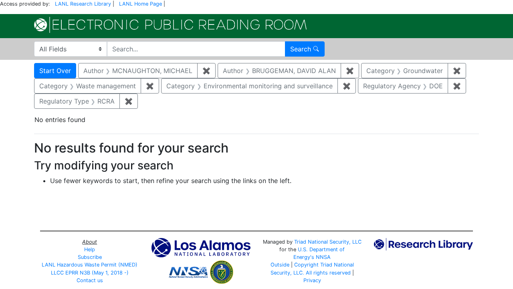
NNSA (323, 257)
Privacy (312, 280)
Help (89, 249)
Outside (280, 265)
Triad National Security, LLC (328, 242)
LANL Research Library (83, 4)
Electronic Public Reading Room (170, 25)
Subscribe (90, 257)
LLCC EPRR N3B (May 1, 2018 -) (90, 273)
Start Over (55, 71)
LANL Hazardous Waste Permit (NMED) (89, 265)
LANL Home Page (140, 4)
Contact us (90, 280)
